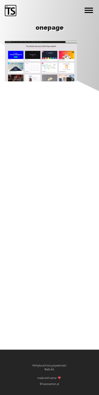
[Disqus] (49, 146)
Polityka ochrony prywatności (49, 365)
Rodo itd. (49, 369)
